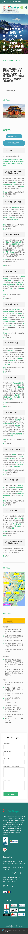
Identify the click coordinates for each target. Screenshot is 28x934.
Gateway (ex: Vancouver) (11, 766)
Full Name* (7, 743)
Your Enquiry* (8, 780)
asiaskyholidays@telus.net (16, 886)
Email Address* (8, 751)
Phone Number (8, 759)
